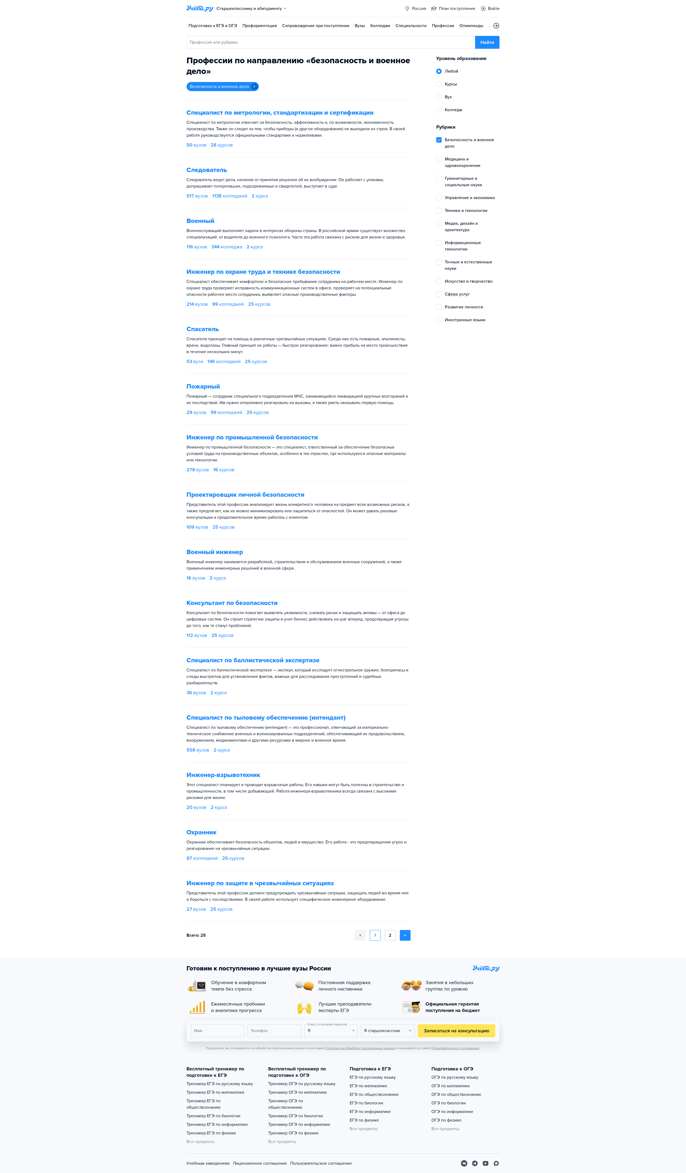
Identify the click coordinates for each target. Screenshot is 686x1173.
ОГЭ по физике (446, 1120)
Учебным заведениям (208, 1163)
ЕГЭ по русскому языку (373, 1077)
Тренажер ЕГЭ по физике (211, 1133)
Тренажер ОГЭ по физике (293, 1133)
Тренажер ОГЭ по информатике (299, 1124)
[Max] (496, 1163)
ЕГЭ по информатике (370, 1111)
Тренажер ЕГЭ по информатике (217, 1124)
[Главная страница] (200, 8)
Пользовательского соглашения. (455, 1048)
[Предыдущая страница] (360, 935)
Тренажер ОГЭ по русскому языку (301, 1083)
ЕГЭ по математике (368, 1086)
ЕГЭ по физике (364, 1120)
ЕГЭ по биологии (366, 1103)
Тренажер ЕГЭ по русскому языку (220, 1083)
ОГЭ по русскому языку (454, 1077)
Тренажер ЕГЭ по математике (215, 1092)
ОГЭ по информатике (452, 1111)
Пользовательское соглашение (321, 1163)
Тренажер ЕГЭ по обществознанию (204, 1104)
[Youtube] (485, 1163)
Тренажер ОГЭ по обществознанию (285, 1104)
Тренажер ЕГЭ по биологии (213, 1116)
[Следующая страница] (405, 935)
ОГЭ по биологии (448, 1103)
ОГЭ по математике (450, 1086)
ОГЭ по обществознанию (456, 1094)
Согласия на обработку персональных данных (360, 1048)
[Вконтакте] (464, 1163)
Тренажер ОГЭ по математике (297, 1092)
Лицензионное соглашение (260, 1163)
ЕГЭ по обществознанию (374, 1094)
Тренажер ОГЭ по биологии (295, 1116)
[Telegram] (475, 1163)
